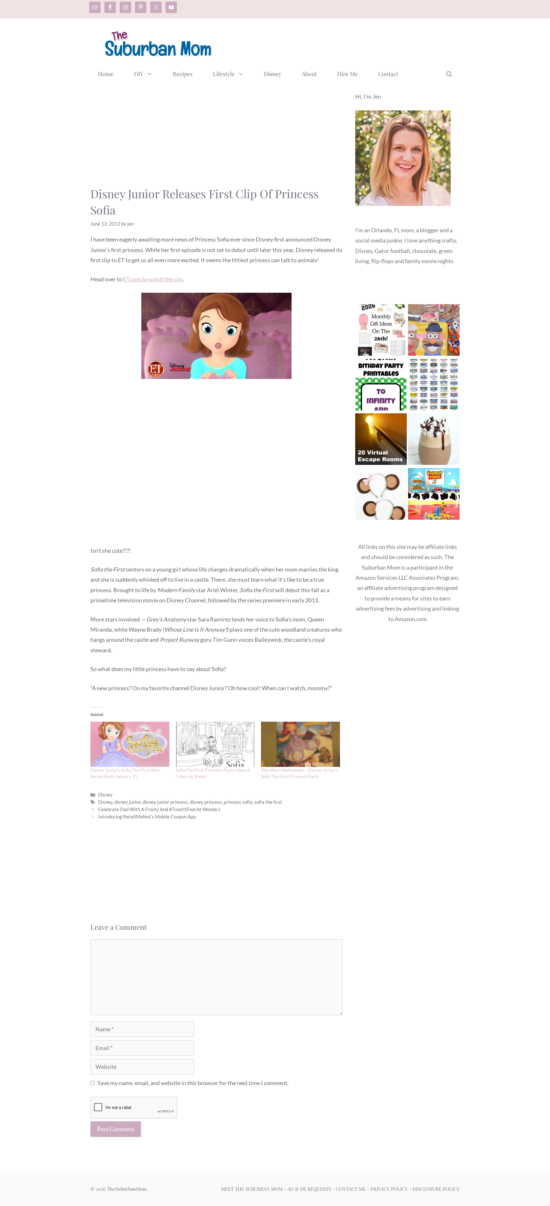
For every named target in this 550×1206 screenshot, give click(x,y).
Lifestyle (224, 74)
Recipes (183, 74)
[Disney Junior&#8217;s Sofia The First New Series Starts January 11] (129, 744)
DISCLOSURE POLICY (436, 1189)
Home (106, 74)
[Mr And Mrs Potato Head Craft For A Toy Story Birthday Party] (434, 331)
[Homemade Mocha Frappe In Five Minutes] (434, 440)
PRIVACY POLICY (389, 1189)
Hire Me (347, 74)
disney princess (206, 802)
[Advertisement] (344, 42)
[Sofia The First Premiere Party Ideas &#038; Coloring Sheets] (215, 744)
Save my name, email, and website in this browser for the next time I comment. (193, 1082)
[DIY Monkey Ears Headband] (381, 495)
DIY (139, 74)
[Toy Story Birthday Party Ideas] (434, 495)
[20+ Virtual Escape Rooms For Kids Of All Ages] (381, 440)
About (309, 74)
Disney (272, 74)
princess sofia (238, 802)
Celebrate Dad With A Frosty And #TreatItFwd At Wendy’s (159, 809)
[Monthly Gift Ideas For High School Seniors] (381, 331)
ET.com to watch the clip (153, 279)
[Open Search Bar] (449, 74)
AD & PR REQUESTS (309, 1189)
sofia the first (268, 802)
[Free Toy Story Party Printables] (381, 386)
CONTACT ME (351, 1189)
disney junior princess (165, 802)
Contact (388, 74)
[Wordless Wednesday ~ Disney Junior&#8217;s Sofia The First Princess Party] (300, 744)
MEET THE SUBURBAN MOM (252, 1189)
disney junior (127, 802)
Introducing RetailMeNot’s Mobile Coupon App (147, 816)
